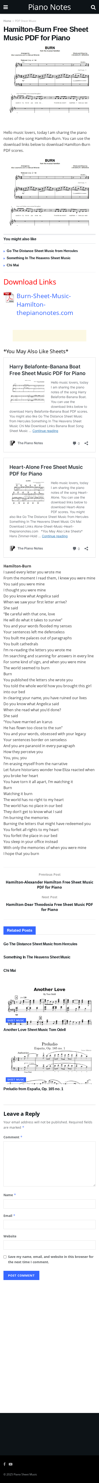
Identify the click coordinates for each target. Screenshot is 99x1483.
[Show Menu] (5, 7)
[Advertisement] (49, 122)
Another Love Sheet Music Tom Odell (34, 1030)
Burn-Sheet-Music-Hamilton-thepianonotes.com (45, 304)
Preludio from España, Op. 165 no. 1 (33, 1089)
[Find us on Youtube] (10, 1464)
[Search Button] (93, 7)
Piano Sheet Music (25, 1474)
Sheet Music (15, 1020)
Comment (13, 1137)
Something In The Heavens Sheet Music (38, 258)
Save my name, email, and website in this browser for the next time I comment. (50, 1259)
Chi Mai (13, 265)
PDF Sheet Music (25, 21)
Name (9, 1195)
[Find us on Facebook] (4, 1464)
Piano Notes (49, 7)
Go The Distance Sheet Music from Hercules (42, 251)
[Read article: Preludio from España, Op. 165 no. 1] (49, 1061)
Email (9, 1215)
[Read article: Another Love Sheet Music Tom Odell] (49, 1002)
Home (7, 21)
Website (9, 1236)
